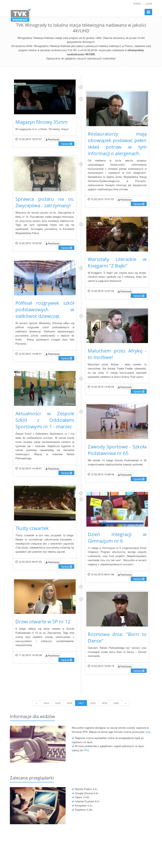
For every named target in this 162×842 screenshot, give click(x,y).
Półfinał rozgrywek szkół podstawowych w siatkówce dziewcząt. (44, 309)
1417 (81, 703)
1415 (57, 703)
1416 (69, 703)
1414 (46, 703)
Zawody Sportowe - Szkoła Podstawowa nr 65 (117, 449)
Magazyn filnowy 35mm (41, 122)
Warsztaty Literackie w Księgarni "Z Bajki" (117, 262)
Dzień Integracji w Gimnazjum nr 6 (117, 537)
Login (148, 3)
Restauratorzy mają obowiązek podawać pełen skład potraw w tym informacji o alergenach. (117, 143)
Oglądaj (65, 143)
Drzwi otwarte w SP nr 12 (43, 621)
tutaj (147, 732)
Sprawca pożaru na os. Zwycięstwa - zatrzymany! (44, 202)
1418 (92, 703)
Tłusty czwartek (32, 528)
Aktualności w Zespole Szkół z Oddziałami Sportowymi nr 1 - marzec (44, 420)
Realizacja (53, 139)
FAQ (86, 750)
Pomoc (137, 3)
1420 (116, 703)
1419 (104, 703)
